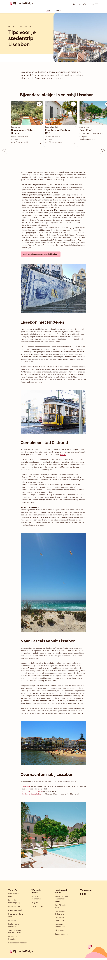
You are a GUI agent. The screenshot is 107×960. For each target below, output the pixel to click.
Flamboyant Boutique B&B (32, 791)
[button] (102, 151)
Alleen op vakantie (15, 910)
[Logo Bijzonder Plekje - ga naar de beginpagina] (21, 4)
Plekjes (58, 10)
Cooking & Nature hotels (31, 794)
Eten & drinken (37, 906)
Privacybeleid (60, 930)
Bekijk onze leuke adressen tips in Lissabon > (40, 254)
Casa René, (26, 786)
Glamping (12, 920)
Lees (48, 10)
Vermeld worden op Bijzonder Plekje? (61, 898)
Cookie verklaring (61, 934)
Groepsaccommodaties (17, 943)
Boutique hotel (14, 906)
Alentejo (63, 455)
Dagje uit (34, 903)
